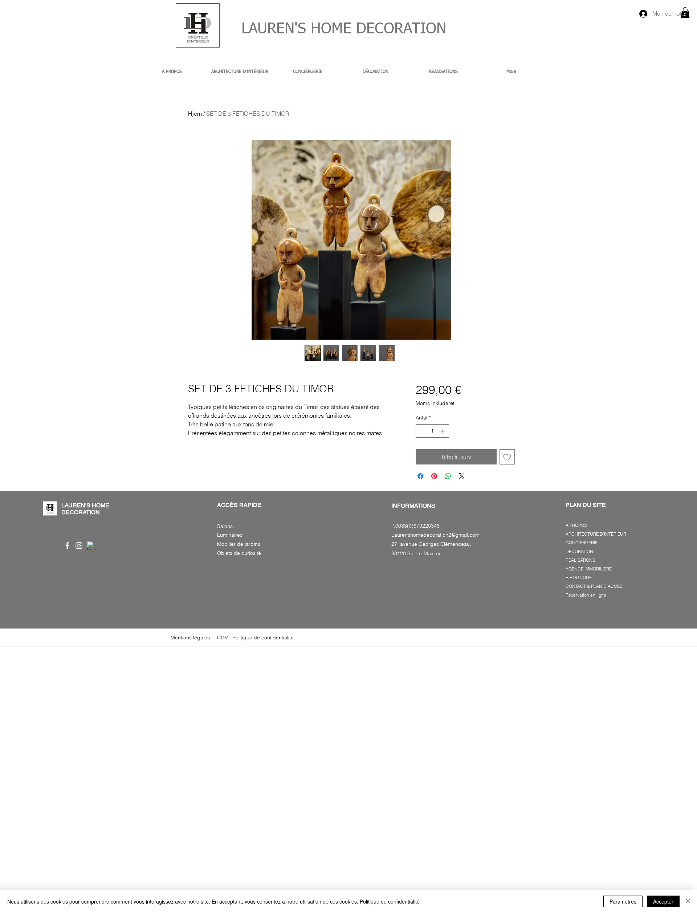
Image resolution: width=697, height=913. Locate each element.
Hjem (195, 113)
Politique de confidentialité (390, 901)
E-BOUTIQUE (579, 577)
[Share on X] (461, 476)
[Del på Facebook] (420, 476)
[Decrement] (421, 431)
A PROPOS (576, 525)
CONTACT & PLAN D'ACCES (594, 586)
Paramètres (623, 901)
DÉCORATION (579, 551)
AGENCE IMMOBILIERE (589, 569)
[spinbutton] (432, 431)
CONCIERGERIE (582, 542)
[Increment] (443, 431)
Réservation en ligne (586, 595)
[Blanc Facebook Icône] (67, 545)
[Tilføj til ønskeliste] (507, 456)
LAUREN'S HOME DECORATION (334, 29)
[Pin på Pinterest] (434, 476)
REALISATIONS (580, 560)
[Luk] (688, 901)
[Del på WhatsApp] (448, 476)
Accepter (663, 901)
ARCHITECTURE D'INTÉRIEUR (596, 534)
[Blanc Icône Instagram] (78, 545)
